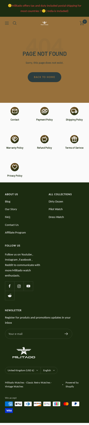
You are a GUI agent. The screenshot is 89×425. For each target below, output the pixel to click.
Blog (7, 201)
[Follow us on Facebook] (9, 286)
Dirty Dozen (56, 201)
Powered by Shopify (72, 384)
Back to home (44, 77)
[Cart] (82, 23)
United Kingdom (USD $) (21, 370)
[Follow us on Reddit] (9, 295)
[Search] (15, 23)
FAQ (7, 217)
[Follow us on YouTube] (28, 286)
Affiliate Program (15, 232)
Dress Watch (56, 217)
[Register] (66, 333)
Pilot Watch (56, 209)
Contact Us (12, 225)
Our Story (11, 209)
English (47, 370)
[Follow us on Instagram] (19, 286)
